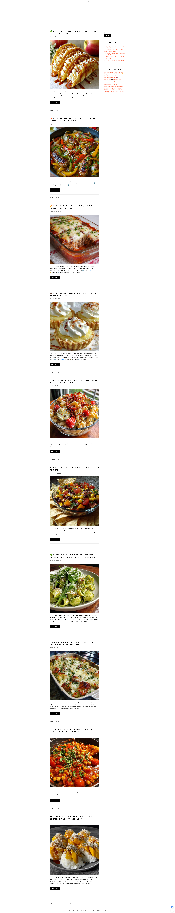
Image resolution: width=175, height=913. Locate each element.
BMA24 (106, 75)
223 (65, 903)
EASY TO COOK (87, 1)
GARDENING (58, 110)
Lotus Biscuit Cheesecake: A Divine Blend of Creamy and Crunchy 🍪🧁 (114, 91)
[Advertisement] (87, 18)
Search (106, 30)
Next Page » (72, 903)
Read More (54, 102)
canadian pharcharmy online (110, 72)
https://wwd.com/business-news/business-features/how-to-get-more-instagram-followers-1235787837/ (114, 88)
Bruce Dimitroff (107, 79)
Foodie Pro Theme (100, 910)
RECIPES (58, 197)
